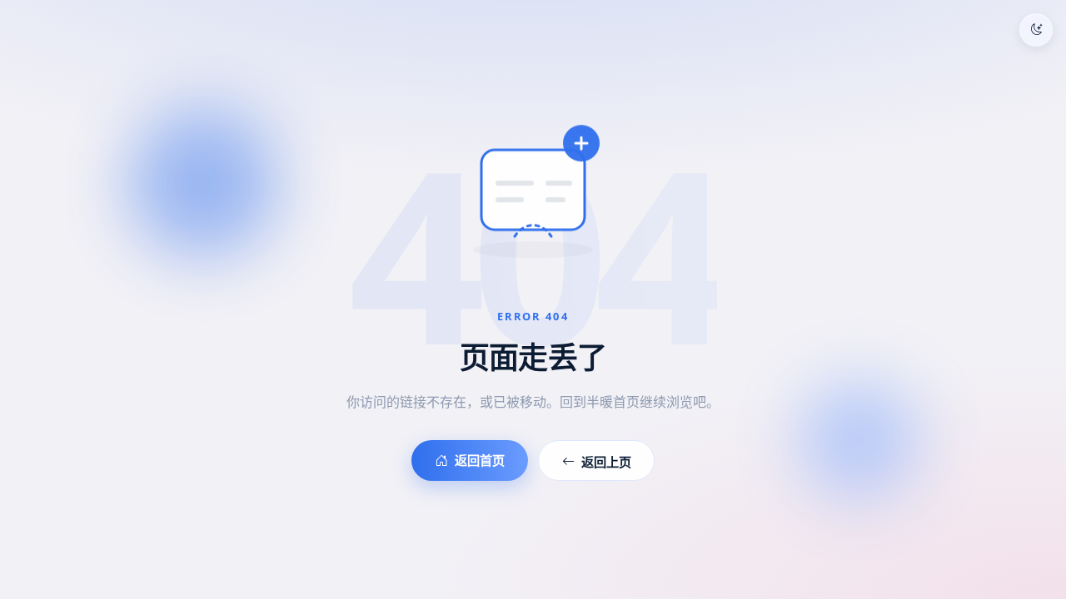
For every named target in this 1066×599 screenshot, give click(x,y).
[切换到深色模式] (1036, 30)
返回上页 (606, 461)
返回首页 (480, 460)
